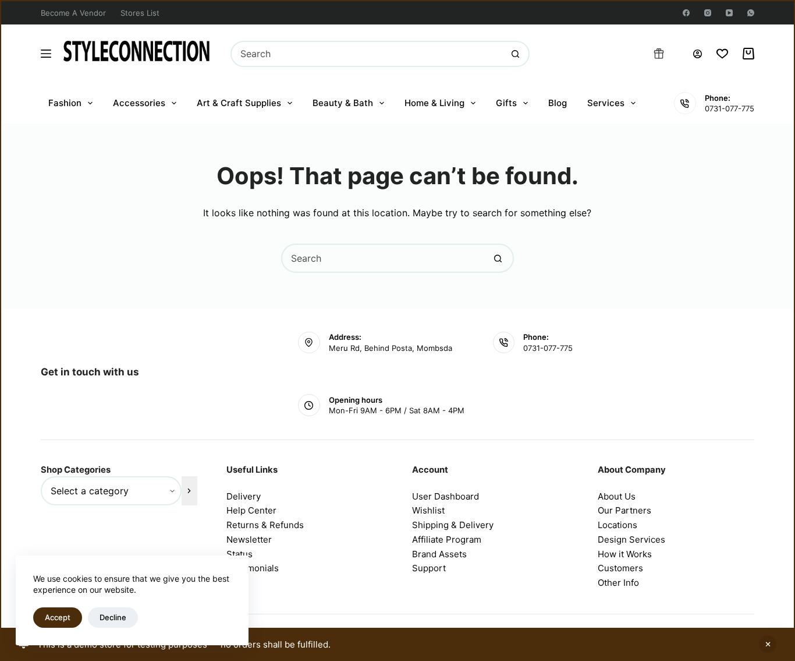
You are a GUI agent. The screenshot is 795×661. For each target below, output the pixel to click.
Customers (620, 568)
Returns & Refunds (265, 524)
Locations (617, 524)
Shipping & (435, 524)
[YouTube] (729, 12)
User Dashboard (445, 496)
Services (605, 102)
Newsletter (249, 539)
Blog (557, 102)
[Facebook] (686, 12)
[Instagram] (707, 12)
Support (429, 568)
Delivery (243, 496)
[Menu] (46, 53)
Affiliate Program (446, 539)
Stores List (139, 12)
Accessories (139, 102)
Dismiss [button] (767, 644)
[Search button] (515, 54)
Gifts (506, 102)
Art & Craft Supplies (239, 102)
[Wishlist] (722, 53)
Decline (113, 617)
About (611, 496)
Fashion (64, 102)
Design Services (631, 539)
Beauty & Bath (343, 102)
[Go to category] (189, 490)
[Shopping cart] (748, 53)
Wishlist (428, 510)
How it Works (625, 554)
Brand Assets (439, 554)
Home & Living (434, 102)
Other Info (618, 582)
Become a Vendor (73, 12)
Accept (57, 617)
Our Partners (624, 510)
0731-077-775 (729, 108)
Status (239, 554)
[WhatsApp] (750, 12)
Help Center (251, 510)
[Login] (697, 54)
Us (630, 496)
